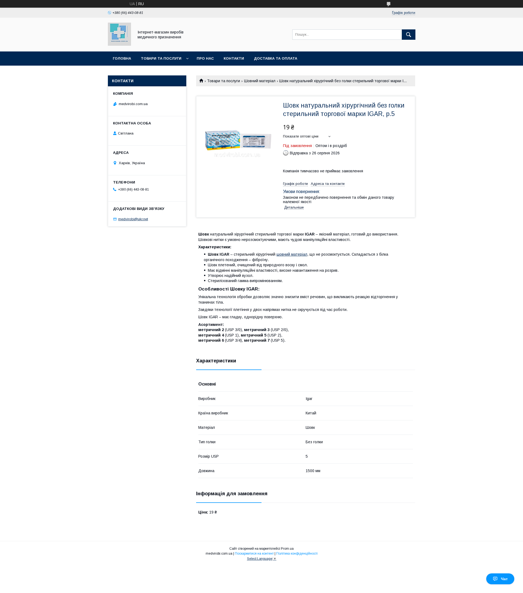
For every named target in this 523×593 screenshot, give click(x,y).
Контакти (234, 58)
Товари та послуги (161, 58)
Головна (122, 58)
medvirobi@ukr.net (133, 219)
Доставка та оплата (275, 58)
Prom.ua (287, 549)
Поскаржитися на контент (254, 553)
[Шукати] (408, 34)
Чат (504, 579)
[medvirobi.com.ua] (119, 44)
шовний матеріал (291, 254)
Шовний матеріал (259, 81)
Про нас (205, 58)
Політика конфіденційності (297, 553)
